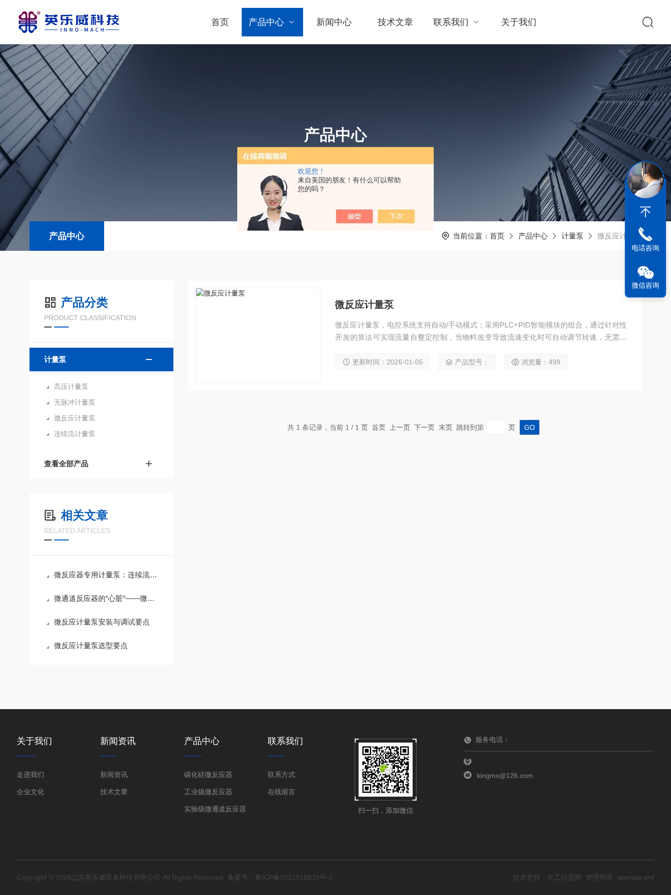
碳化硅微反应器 (208, 774)
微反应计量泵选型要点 (91, 645)
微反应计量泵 (74, 418)
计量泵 (572, 236)
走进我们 (30, 774)
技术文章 (395, 22)
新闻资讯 (114, 774)
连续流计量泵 (74, 434)
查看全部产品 (66, 463)
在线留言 (281, 792)
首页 (220, 22)
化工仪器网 (564, 877)
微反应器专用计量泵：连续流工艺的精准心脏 (106, 574)
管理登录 (599, 877)
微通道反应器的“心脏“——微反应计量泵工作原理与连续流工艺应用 (106, 598)
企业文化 (30, 792)
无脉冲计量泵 (74, 402)
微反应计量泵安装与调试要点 (102, 622)
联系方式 (281, 774)
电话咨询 (645, 248)
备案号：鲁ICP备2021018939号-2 (280, 877)
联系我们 (451, 22)
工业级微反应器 (208, 792)
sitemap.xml (635, 877)
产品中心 (266, 22)
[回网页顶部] (645, 212)
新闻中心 (334, 22)
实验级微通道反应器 (215, 809)
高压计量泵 (71, 386)
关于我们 (518, 22)
